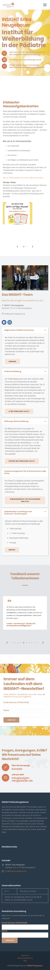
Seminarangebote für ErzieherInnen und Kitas (25, 500)
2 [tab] (15, 642)
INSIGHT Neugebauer (35, 966)
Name (6, 710)
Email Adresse (16, 702)
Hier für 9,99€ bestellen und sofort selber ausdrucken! (22, 178)
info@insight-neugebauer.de (22, 779)
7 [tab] (29, 642)
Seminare (12, 361)
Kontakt (12, 550)
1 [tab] (23, 246)
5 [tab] (23, 643)
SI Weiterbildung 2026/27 (19, 411)
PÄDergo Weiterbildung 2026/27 (22, 461)
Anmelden (11, 720)
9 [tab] (34, 642)
